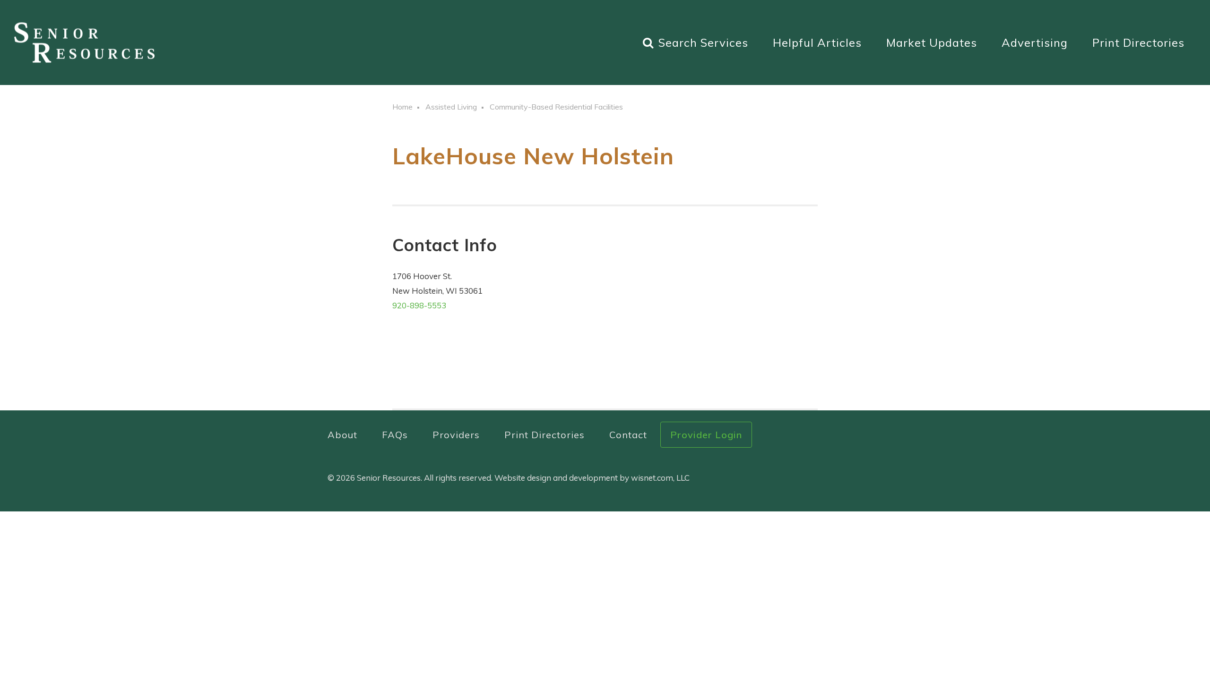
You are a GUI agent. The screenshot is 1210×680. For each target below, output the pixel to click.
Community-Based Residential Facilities (556, 106)
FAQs (395, 435)
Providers (456, 435)
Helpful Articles (817, 42)
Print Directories (1138, 42)
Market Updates (931, 42)
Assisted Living (451, 106)
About (342, 435)
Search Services (703, 42)
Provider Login (706, 435)
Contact (628, 435)
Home (402, 106)
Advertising (1035, 42)
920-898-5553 (419, 305)
